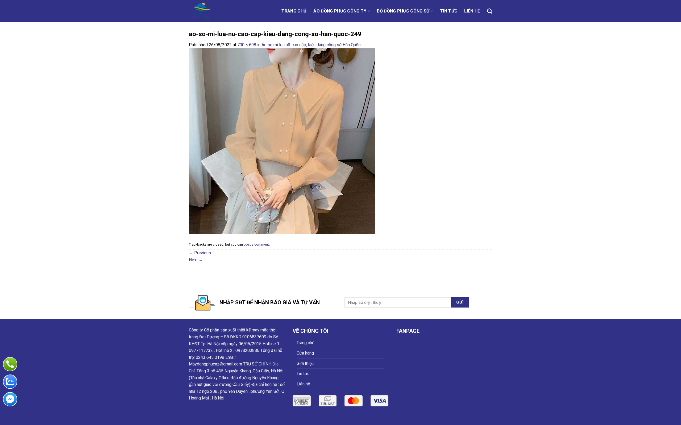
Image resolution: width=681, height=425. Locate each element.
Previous (200, 252)
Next (196, 259)
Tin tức (448, 11)
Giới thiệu (305, 363)
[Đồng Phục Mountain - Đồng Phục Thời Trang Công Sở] (212, 11)
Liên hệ (472, 11)
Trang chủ (293, 11)
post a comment (256, 244)
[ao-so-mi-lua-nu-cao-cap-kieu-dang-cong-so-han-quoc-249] (282, 140)
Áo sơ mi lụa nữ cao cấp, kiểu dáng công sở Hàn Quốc (310, 44)
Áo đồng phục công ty (339, 11)
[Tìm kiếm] (489, 11)
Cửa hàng (305, 353)
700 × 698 (246, 44)
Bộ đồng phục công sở (403, 11)
